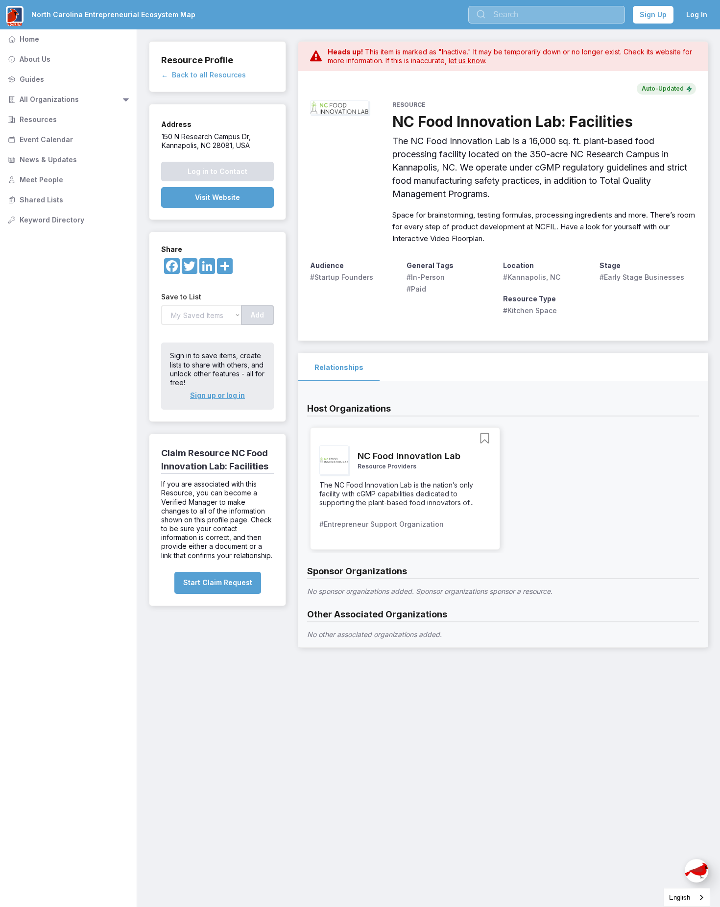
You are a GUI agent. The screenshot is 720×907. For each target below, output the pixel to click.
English (679, 897)
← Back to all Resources (203, 75)
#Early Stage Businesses (642, 277)
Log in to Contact (217, 171)
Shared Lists (34, 200)
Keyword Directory (45, 220)
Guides (25, 79)
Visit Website (217, 197)
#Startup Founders (341, 277)
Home (22, 39)
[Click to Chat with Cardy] (696, 870)
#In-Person (426, 277)
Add (257, 315)
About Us (28, 59)
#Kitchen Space (530, 310)
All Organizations (42, 99)
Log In (696, 14)
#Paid (416, 289)
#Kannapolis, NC (531, 277)
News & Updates (41, 159)
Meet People (34, 179)
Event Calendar (39, 139)
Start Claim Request (217, 582)
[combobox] (687, 897)
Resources (31, 119)
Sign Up (653, 14)
